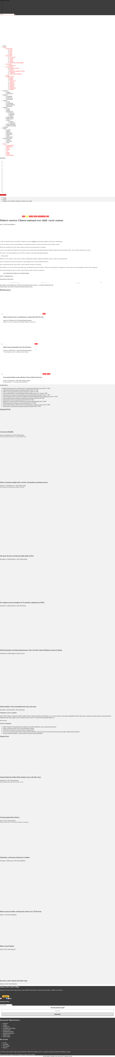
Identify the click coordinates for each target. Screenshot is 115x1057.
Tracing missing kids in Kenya (9, 817)
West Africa (9, 55)
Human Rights (9, 117)
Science (8, 120)
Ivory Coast (12, 57)
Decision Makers (10, 104)
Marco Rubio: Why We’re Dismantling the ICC (15, 400)
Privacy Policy (6, 1036)
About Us (5, 90)
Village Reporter (14, 780)
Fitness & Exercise (10, 124)
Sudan (11, 54)
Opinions (5, 127)
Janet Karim (23, 320)
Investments (9, 96)
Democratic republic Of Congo (17, 71)
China (7, 148)
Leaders (5, 7)
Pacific (8, 153)
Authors (8, 92)
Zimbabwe (12, 83)
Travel (7, 142)
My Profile (5, 1044)
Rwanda (11, 69)
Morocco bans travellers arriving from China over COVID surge (20, 911)
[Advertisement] (57, 33)
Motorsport (9, 132)
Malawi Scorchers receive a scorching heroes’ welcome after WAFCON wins (23, 317)
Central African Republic (15, 73)
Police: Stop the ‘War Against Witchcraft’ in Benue (21, 728)
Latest (7, 75)
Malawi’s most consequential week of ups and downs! (17, 347)
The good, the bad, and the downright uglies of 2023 (17, 556)
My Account (6, 1046)
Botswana (11, 85)
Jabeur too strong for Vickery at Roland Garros (22, 730)
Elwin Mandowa (11, 224)
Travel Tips (9, 141)
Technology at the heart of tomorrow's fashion (15, 857)
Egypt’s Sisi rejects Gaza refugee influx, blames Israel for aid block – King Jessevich (24, 731)
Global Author (20, 435)
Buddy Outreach (7, 726)
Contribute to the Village (9, 1028)
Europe (8, 149)
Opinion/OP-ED (5, 409)
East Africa (6, 6)
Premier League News (8, 1033)
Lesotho (11, 82)
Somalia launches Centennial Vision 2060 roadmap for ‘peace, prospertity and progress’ (34, 726)
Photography (9, 134)
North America (10, 155)
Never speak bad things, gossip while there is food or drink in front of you (22, 377)
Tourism (8, 139)
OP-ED (8, 102)
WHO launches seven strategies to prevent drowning (16, 403)
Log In (4, 1042)
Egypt (10, 51)
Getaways (11, 113)
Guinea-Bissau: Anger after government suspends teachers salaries (16, 286)
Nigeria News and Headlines (16, 62)
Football (8, 130)
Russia (8, 152)
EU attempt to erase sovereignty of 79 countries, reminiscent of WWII (22, 602)
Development (9, 99)
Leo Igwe (22, 653)
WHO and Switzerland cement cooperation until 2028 (16, 390)
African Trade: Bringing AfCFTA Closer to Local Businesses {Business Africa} (23, 404)
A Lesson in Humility (7, 432)
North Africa (6, 10)
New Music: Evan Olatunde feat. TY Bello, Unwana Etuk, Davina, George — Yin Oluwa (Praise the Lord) (26, 285)
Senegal (11, 61)
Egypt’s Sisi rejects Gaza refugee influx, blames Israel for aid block (63, 731)
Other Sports (9, 137)
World (4, 3)
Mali (10, 52)
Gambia (11, 58)
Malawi (11, 79)
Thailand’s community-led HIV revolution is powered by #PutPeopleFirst (21, 401)
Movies (11, 116)
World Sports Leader (8, 1031)
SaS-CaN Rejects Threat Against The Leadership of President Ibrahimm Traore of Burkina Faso (26, 396)
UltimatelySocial (68, 1056)
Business (5, 94)
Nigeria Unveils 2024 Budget (35, 733)
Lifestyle (5, 9)
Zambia (11, 78)
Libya (10, 50)
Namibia (11, 86)
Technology (12, 123)
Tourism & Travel (7, 138)
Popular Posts (4, 736)
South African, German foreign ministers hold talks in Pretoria (18, 406)
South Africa (12, 80)
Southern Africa (7, 11)
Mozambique (12, 87)
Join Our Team (6, 1030)
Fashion (8, 110)
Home (4, 45)
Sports (4, 128)
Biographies (9, 106)
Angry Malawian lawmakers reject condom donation (16, 273)
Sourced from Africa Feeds (6, 279)
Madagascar (12, 65)
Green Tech (9, 97)
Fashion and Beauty (11, 125)
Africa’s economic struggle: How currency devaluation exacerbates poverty (24, 482)
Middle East (9, 146)
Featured (31, 216)
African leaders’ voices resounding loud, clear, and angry (18, 706)
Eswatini (11, 89)
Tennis (8, 135)
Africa (4, 47)
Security (11, 121)
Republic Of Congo (14, 68)
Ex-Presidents (9, 103)
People (8, 109)
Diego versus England (7, 946)
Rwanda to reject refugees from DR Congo (13, 980)
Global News (9, 93)
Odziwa (5, 728)
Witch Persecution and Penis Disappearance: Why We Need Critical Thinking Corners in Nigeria (31, 650)
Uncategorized (9, 145)
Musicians (11, 114)
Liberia (11, 59)
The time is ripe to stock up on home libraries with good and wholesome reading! (23, 395)
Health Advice (9, 118)
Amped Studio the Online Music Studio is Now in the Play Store (20, 777)
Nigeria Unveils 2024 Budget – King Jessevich (14, 733)
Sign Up (5, 1047)
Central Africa (7, 4)
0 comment (28, 320)
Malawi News (6, 1035)
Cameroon (12, 72)
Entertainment (9, 111)
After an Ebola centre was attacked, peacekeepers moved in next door (20, 398)
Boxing (8, 131)
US (7, 151)
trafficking (34, 241)
